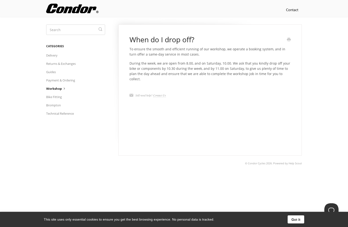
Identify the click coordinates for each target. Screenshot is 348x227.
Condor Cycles (256, 163)
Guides (51, 72)
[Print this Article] (289, 40)
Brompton (53, 105)
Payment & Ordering (60, 80)
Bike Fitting (54, 97)
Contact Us (159, 95)
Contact (292, 9)
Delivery (52, 55)
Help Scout (295, 163)
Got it (295, 219)
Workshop (54, 88)
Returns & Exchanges (61, 63)
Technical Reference (60, 113)
